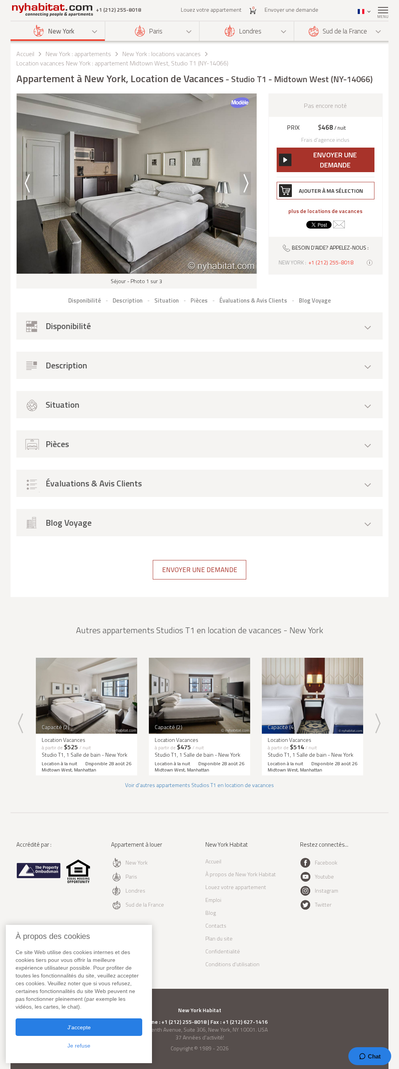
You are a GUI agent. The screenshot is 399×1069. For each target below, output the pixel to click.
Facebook (326, 862)
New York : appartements (78, 53)
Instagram (326, 890)
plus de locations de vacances (325, 211)
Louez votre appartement (211, 9)
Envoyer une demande (291, 9)
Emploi (213, 900)
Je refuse (78, 1046)
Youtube (324, 876)
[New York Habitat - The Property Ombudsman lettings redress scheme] (38, 876)
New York (61, 31)
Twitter (323, 904)
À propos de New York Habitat (240, 874)
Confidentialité (222, 951)
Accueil (25, 53)
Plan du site (219, 938)
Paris (155, 31)
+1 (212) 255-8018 (118, 10)
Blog (210, 913)
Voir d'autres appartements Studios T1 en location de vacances (199, 785)
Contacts (215, 925)
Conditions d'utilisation (232, 964)
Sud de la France (345, 31)
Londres (250, 31)
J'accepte (79, 1027)
